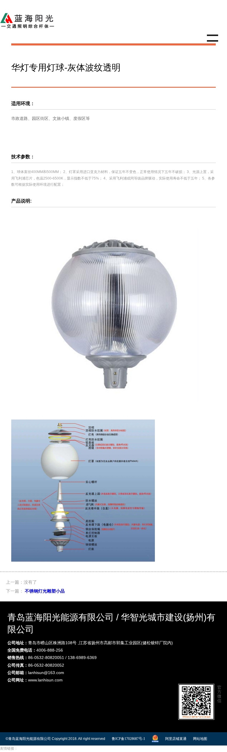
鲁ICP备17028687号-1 (128, 739)
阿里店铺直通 (176, 739)
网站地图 (200, 739)
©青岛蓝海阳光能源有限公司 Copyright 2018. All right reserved (55, 739)
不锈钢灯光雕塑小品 (45, 590)
